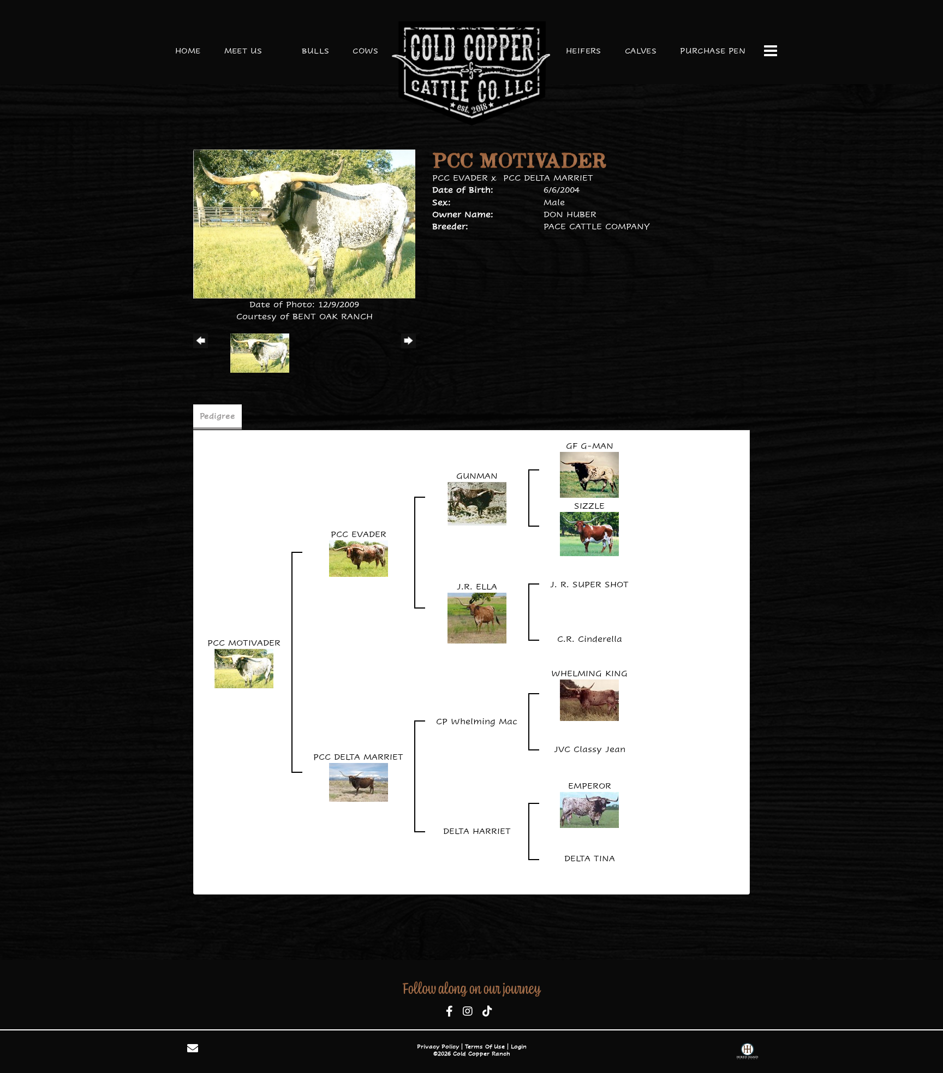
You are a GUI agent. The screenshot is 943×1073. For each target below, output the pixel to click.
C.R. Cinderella (589, 639)
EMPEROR (589, 785)
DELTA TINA (589, 858)
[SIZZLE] (589, 533)
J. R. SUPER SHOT (589, 584)
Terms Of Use (485, 1046)
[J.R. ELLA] (476, 617)
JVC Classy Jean (589, 749)
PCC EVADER (460, 177)
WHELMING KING (589, 673)
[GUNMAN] (476, 503)
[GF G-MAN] (589, 474)
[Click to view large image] (304, 223)
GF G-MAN (589, 445)
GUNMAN (477, 475)
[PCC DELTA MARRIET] (358, 781)
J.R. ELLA (477, 586)
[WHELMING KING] (589, 699)
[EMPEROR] (589, 809)
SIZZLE (589, 505)
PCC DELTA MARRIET (548, 177)
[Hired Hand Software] (747, 1052)
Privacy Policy (438, 1046)
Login (519, 1046)
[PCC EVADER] (358, 558)
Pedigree (217, 416)
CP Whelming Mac (476, 721)
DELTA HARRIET (477, 831)
